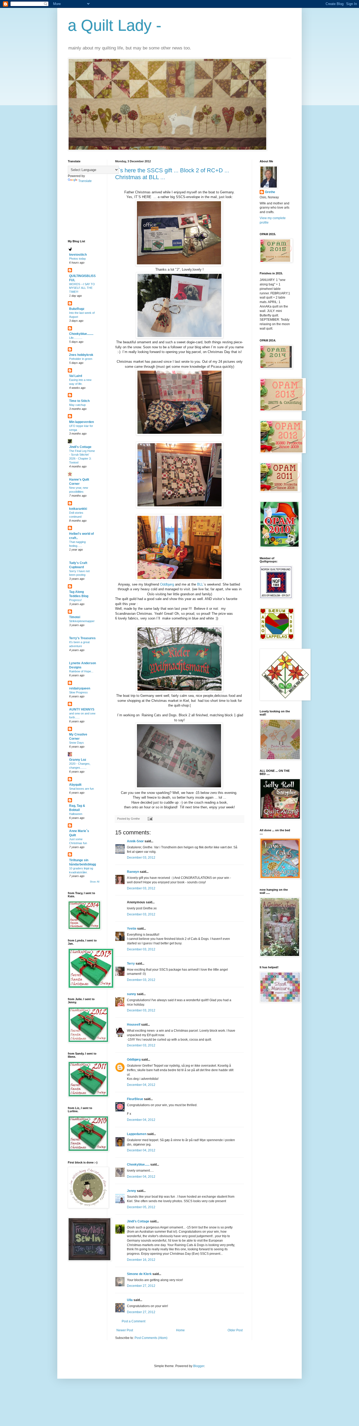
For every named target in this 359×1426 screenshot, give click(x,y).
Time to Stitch (79, 401)
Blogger (198, 1366)
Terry (131, 963)
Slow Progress (78, 692)
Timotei (74, 617)
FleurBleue (135, 1099)
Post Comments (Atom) (151, 1338)
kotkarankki (78, 509)
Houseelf (133, 1024)
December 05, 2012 (141, 1207)
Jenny (131, 1191)
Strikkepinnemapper (82, 621)
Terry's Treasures (82, 638)
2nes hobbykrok (81, 355)
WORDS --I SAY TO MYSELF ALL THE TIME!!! (82, 288)
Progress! (75, 600)
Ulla (130, 1300)
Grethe (270, 192)
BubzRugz (76, 309)
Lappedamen (136, 1134)
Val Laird (75, 376)
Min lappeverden (81, 422)
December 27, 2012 (141, 1286)
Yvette (131, 928)
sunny (131, 994)
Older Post (235, 1330)
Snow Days (76, 742)
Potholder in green (80, 358)
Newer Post (124, 1330)
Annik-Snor (135, 841)
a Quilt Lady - (114, 25)
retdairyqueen (79, 688)
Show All (94, 881)
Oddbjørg (167, 584)
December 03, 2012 (141, 857)
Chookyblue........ (81, 334)
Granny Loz (77, 760)
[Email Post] (149, 818)
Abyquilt (75, 785)
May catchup (77, 404)
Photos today (77, 258)
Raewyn (133, 872)
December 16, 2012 (141, 1260)
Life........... (75, 337)
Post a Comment (133, 1321)
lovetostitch (78, 254)
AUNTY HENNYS (81, 709)
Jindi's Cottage (138, 1221)
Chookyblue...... (138, 1164)
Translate (85, 181)
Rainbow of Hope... (81, 671)
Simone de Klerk (139, 1274)
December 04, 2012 (141, 1085)
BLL (199, 584)
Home (180, 1330)
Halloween (75, 813)
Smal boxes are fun (81, 788)
